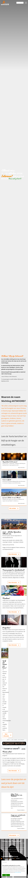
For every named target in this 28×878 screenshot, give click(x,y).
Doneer (19, 2)
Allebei (18, 858)
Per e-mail (5, 858)
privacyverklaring (18, 872)
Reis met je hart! (15, 178)
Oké (6, 875)
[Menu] (26, 3)
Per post (12, 858)
